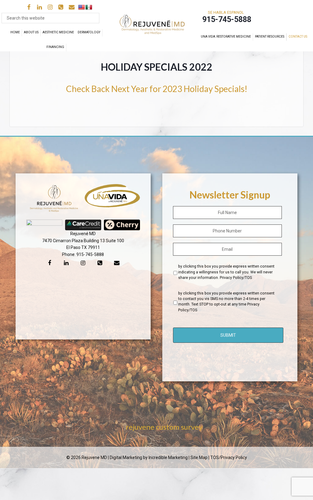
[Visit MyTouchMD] (275, 16)
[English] (81, 7)
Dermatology (89, 32)
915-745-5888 (90, 254)
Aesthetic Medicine (58, 32)
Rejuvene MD (156, 25)
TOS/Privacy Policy (228, 457)
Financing (55, 47)
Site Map (199, 457)
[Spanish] (89, 7)
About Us (31, 32)
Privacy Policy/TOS (236, 278)
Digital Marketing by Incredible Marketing (149, 457)
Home (15, 32)
